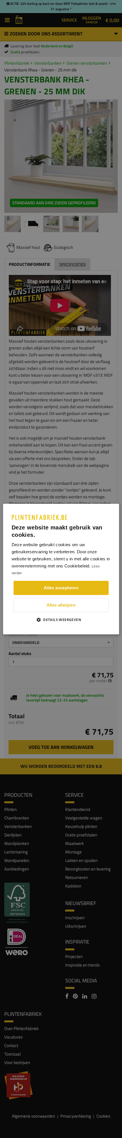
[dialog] (61, 569)
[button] (61, 619)
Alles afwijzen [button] (61, 605)
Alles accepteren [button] (61, 587)
